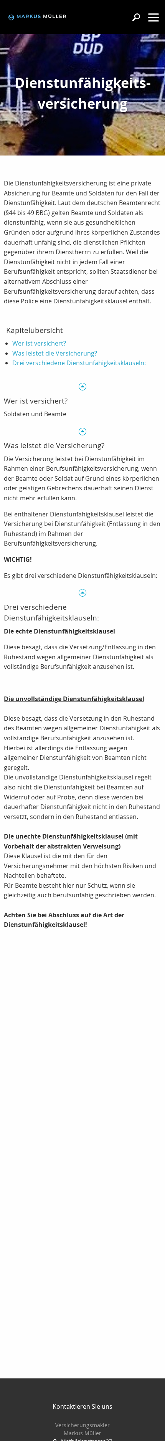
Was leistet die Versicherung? (54, 353)
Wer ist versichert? (39, 343)
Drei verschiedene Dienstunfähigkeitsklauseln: (79, 363)
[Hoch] (82, 386)
